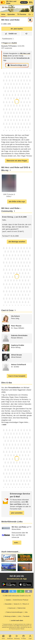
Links (19, 616)
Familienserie (7, 39)
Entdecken (10, 638)
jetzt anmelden (16, 513)
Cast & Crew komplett (16, 376)
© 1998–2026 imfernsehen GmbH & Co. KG (17, 595)
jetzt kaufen (18, 29)
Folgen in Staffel (9, 43)
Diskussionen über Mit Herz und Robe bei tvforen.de (20, 535)
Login (30, 638)
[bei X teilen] (13, 591)
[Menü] (31, 2)
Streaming (17, 638)
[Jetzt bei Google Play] (9, 584)
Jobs (26, 612)
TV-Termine (21, 14)
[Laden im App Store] (25, 584)
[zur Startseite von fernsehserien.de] (3, 2)
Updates (8, 600)
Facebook (26, 616)
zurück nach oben (17, 620)
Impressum (12, 608)
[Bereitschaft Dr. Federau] (8, 567)
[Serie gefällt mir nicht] (26, 34)
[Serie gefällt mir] (10, 34)
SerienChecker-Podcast (20, 600)
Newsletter (8, 604)
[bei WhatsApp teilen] (20, 591)
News (3, 638)
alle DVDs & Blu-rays (17, 202)
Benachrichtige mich (18, 65)
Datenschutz (22, 608)
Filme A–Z (26, 604)
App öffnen (24, 2)
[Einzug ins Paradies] (25, 567)
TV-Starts (23, 638)
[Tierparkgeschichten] (25, 558)
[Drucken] (28, 591)
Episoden (11, 14)
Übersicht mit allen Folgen (17, 161)
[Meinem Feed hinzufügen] (30, 20)
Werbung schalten (10, 616)
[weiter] (32, 14)
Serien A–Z (17, 604)
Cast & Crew (7, 310)
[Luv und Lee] (8, 558)
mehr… (17, 543)
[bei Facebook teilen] (5, 591)
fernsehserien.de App (17, 579)
